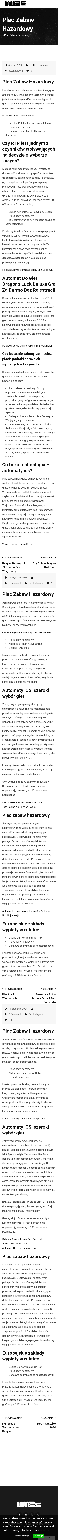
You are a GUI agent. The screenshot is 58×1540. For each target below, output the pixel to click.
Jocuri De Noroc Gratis (14, 1243)
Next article (47, 557)
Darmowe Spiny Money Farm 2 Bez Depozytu (44, 998)
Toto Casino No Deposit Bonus (19, 807)
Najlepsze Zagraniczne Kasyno (10, 1427)
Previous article (13, 557)
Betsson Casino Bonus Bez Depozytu (22, 1239)
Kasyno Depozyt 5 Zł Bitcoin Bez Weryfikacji (13, 567)
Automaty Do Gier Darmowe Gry (19, 1248)
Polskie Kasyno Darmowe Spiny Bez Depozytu (27, 269)
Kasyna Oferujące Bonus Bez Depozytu (23, 1118)
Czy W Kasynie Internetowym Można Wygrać (26, 632)
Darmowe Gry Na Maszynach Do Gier (22, 802)
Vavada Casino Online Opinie (17, 544)
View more (44, 1530)
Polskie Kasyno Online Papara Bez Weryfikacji (27, 345)
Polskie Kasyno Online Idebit (18, 115)
